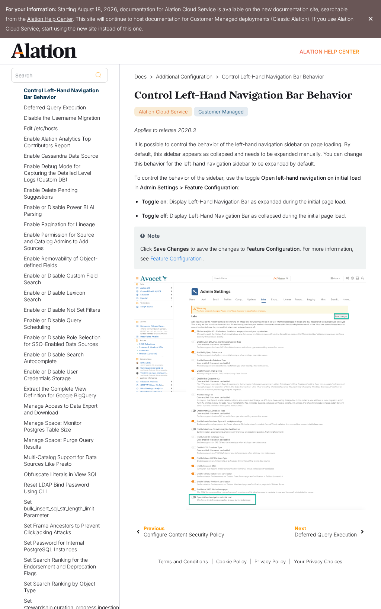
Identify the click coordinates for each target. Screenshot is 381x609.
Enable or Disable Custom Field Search (60, 278)
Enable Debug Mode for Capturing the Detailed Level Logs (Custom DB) (57, 173)
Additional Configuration (184, 77)
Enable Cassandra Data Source (61, 156)
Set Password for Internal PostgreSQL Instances (54, 545)
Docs (140, 77)
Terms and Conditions (183, 561)
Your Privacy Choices (318, 561)
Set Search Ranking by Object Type (59, 586)
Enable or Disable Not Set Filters (62, 310)
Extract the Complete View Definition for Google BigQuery (60, 391)
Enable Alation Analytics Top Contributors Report (57, 141)
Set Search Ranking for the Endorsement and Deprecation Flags (60, 566)
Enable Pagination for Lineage (59, 224)
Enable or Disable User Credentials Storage (51, 374)
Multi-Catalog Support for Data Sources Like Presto (60, 460)
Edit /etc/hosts (41, 128)
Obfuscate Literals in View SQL (61, 474)
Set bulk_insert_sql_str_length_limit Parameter (59, 508)
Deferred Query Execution (55, 107)
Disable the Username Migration (62, 118)
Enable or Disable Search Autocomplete (54, 357)
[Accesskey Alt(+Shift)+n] (362, 531)
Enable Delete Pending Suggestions (50, 193)
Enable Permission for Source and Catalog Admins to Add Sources (59, 241)
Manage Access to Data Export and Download (60, 409)
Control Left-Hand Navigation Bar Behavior (61, 93)
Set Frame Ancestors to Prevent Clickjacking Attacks (62, 528)
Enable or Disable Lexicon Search (54, 295)
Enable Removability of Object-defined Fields (60, 261)
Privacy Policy (270, 561)
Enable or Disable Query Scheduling (52, 323)
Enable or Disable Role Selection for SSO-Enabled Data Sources (62, 340)
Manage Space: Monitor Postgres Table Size (52, 426)
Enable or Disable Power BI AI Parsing (59, 210)
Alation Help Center (50, 19)
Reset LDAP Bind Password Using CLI (56, 487)
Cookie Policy (231, 561)
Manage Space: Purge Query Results (59, 443)
